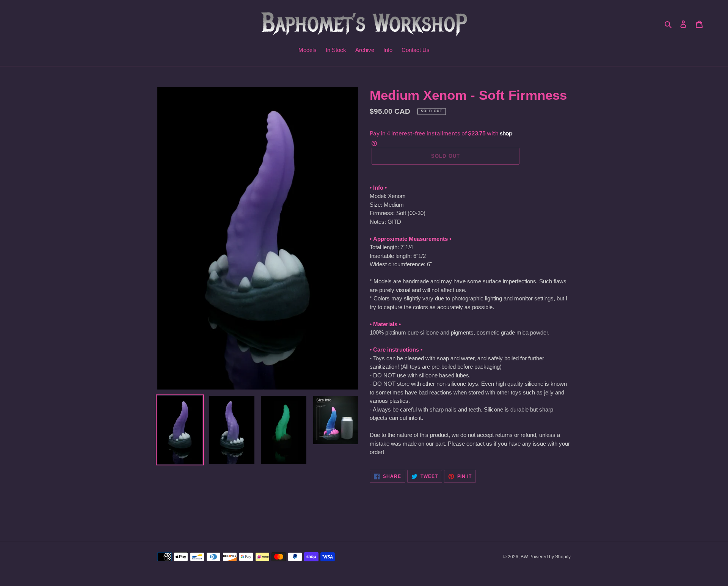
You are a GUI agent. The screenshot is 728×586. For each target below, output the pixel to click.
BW (524, 556)
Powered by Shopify (550, 556)
